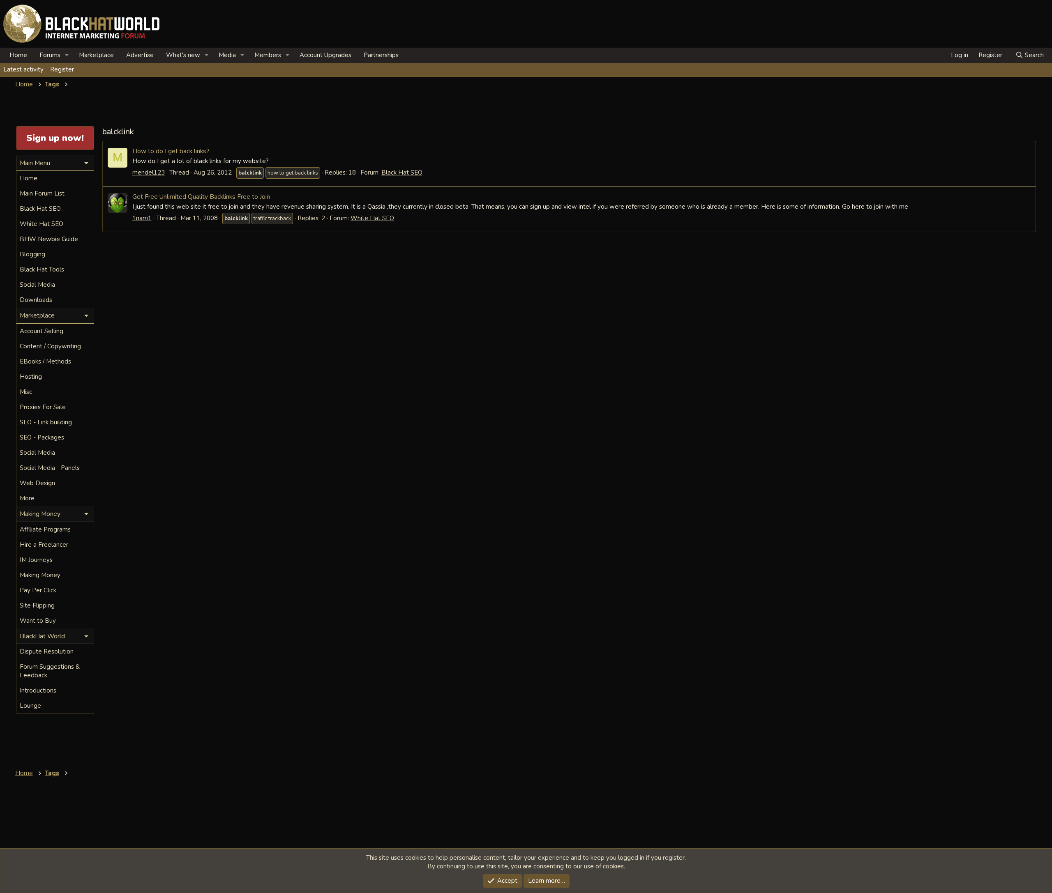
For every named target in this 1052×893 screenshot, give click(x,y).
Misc (26, 392)
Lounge (30, 706)
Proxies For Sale (43, 407)
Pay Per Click (38, 590)
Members (267, 55)
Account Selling (41, 331)
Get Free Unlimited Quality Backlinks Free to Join (201, 196)
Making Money (40, 575)
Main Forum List (42, 193)
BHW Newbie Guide (49, 239)
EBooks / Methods (45, 361)
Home (18, 55)
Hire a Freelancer (44, 545)
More (27, 498)
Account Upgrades (325, 55)
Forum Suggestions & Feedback (50, 671)
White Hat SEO (372, 218)
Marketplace (96, 55)
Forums (49, 55)
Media (227, 55)
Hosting (31, 377)
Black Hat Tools (42, 269)
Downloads (36, 300)
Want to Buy (38, 621)
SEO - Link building (46, 422)
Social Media (37, 285)
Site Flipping (37, 605)
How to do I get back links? (171, 151)
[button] (67, 55)
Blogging (32, 254)
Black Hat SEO (401, 172)
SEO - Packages (42, 437)
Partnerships (381, 55)
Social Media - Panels (50, 468)
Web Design (37, 483)
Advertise (140, 55)
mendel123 (148, 172)
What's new (183, 55)
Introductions (38, 690)
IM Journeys (36, 560)
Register (62, 69)
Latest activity (23, 69)
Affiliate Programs (45, 529)
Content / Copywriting (50, 346)
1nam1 (142, 218)
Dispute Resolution (47, 651)
